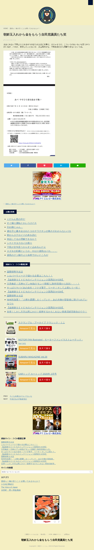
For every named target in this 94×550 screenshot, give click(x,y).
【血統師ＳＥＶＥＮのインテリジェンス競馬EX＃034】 (35, 291)
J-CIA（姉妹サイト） (55, 534)
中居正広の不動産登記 (18, 399)
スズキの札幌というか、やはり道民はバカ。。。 (32, 251)
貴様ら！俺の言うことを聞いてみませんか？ (20, 204)
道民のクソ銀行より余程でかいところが (27, 255)
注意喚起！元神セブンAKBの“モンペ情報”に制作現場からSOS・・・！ (43, 283)
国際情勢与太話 (15, 271)
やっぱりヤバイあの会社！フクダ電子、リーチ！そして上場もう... (28, 452)
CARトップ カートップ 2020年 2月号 (37, 374)
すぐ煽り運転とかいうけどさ (22, 223)
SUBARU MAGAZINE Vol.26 (32, 357)
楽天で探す (45, 328)
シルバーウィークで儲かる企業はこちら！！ (30, 275)
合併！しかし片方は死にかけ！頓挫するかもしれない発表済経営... (28, 464)
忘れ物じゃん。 (15, 227)
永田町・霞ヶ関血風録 (11, 490)
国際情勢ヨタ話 (15, 295)
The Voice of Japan (9, 487)
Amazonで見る (27, 328)
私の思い (43, 534)
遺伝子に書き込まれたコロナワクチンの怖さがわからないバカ (39, 231)
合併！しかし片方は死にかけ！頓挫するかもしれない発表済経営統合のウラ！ (47, 311)
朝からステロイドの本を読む (22, 235)
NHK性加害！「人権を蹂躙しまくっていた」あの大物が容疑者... (27, 459)
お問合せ (67, 534)
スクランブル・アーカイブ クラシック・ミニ (41, 322)
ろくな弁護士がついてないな (21, 396)
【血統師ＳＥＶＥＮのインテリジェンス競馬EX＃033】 (35, 307)
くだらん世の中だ (16, 219)
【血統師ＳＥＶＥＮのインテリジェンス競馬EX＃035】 (35, 279)
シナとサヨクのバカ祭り (19, 243)
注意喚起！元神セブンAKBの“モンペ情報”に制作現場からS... (26, 449)
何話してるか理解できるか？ (22, 239)
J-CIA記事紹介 (7, 484)
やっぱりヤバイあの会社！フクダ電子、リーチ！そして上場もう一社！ (43, 287)
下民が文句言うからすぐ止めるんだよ (26, 247)
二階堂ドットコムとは (31, 534)
